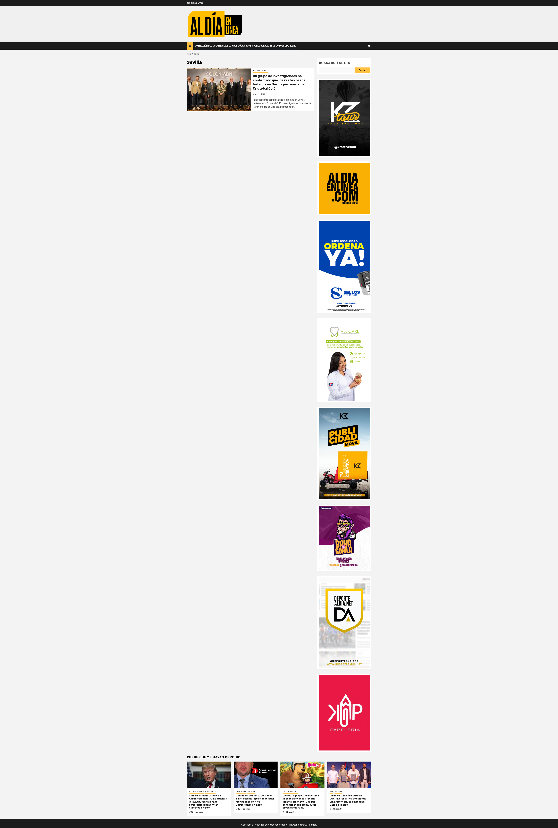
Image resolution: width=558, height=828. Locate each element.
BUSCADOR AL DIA (334, 63)
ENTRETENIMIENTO (290, 792)
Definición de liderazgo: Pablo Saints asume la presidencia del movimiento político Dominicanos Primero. (255, 800)
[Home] (190, 46)
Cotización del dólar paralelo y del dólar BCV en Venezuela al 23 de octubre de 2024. (245, 46)
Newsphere (295, 824)
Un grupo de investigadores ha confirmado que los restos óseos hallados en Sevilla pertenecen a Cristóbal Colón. (279, 82)
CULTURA (338, 792)
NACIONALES (241, 792)
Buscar (362, 70)
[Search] (369, 46)
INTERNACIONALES (260, 71)
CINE (331, 792)
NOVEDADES (210, 792)
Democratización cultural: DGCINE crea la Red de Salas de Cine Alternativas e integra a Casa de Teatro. (348, 800)
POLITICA (251, 792)
